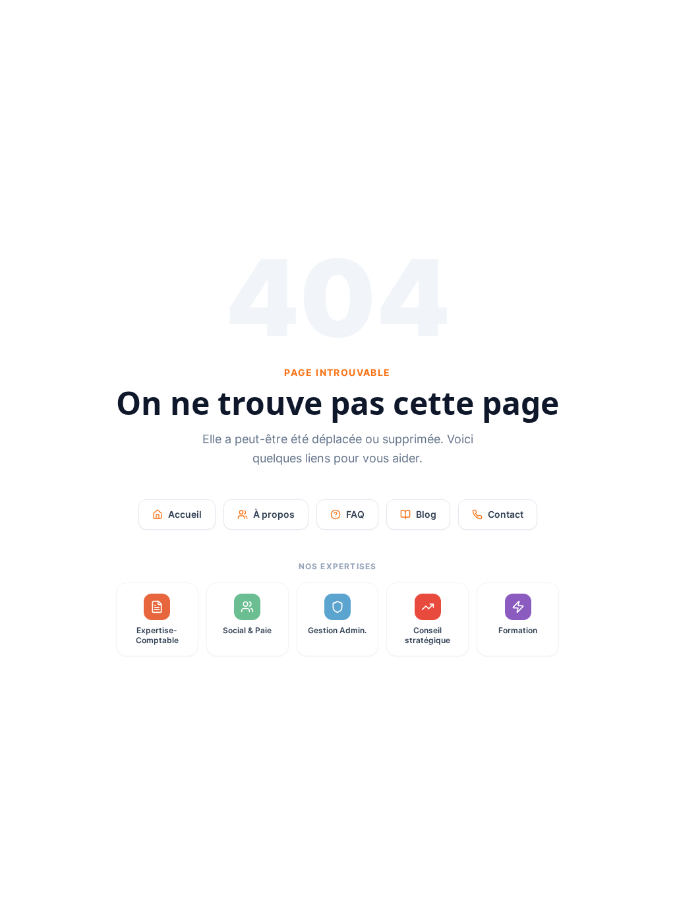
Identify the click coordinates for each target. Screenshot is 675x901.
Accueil (185, 514)
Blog (426, 514)
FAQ (355, 514)
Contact (505, 514)
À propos (274, 514)
